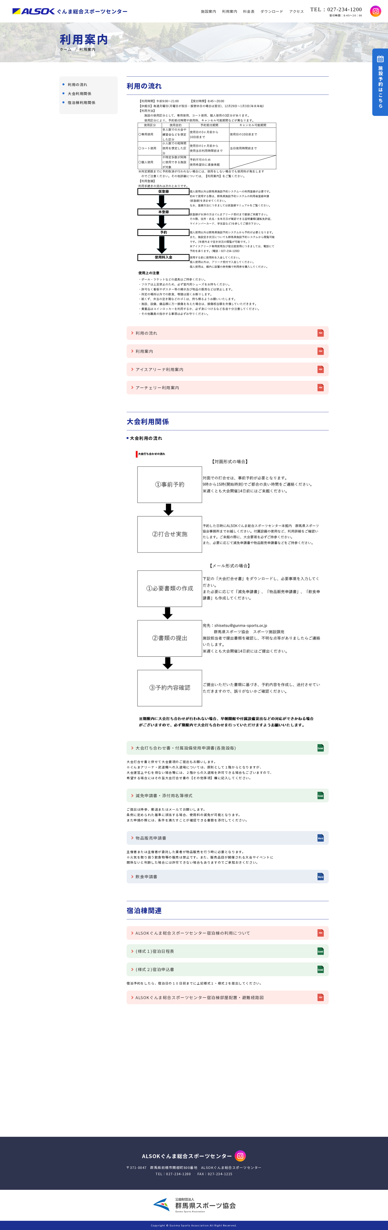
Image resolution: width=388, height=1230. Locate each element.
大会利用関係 (80, 93)
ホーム (66, 49)
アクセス (296, 11)
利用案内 (229, 11)
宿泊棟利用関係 (81, 102)
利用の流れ (78, 84)
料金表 (249, 11)
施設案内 (208, 11)
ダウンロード (271, 11)
